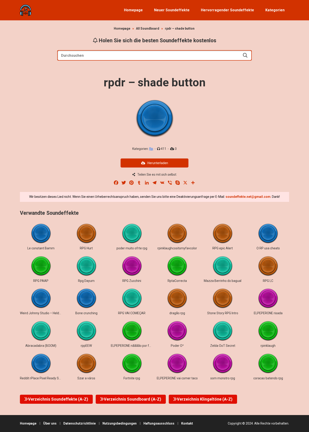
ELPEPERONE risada (268, 313)
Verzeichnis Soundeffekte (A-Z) (58, 399)
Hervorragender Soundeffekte (227, 10)
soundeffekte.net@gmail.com (248, 196)
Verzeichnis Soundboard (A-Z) (132, 399)
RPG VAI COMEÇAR (131, 313)
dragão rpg (177, 313)
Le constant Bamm (41, 248)
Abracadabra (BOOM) (40, 345)
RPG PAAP (40, 281)
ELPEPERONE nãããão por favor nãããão (139, 345)
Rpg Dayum (86, 281)
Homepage (133, 10)
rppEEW (86, 345)
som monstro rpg (222, 378)
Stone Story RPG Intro (222, 313)
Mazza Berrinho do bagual (222, 281)
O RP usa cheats (268, 248)
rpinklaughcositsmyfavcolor (177, 248)
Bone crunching (86, 313)
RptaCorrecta (177, 281)
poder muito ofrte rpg (131, 248)
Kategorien (275, 10)
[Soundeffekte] (25, 10)
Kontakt (187, 423)
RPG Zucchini (131, 281)
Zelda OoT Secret (222, 345)
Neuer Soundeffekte (172, 10)
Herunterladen (157, 163)
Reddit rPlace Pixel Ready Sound (43, 378)
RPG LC (268, 281)
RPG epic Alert (222, 248)
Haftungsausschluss (158, 423)
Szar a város (86, 378)
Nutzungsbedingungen (119, 423)
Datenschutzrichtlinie (79, 423)
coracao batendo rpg (268, 378)
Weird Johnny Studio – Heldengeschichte (49, 313)
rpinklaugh (268, 345)
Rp (151, 149)
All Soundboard (147, 28)
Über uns (50, 423)
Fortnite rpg (132, 378)
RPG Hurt (86, 248)
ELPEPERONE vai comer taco (177, 378)
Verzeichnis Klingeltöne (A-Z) (205, 399)
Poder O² (177, 345)
